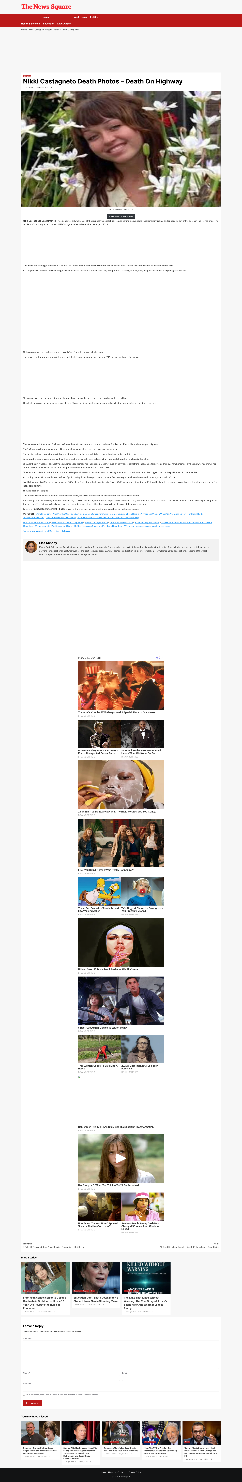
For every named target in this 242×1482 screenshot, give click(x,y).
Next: (189, 1245)
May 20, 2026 (123, 1454)
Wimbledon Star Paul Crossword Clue (53, 526)
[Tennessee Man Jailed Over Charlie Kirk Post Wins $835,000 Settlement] (121, 1433)
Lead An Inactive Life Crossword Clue (89, 513)
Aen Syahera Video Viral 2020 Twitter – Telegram (47, 530)
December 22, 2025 (44, 1312)
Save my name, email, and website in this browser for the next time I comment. (62, 1394)
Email (125, 1373)
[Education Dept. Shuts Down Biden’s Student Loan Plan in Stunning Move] (96, 1278)
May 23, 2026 (42, 1456)
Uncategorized (150, 1442)
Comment (28, 1338)
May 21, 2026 (83, 1462)
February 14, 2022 (42, 87)
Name (26, 1373)
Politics (94, 17)
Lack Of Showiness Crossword (61, 517)
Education (48, 23)
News (46, 17)
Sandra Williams (30, 1312)
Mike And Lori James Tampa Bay (67, 522)
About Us (112, 1472)
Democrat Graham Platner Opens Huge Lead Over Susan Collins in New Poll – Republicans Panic (40, 1451)
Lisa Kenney (29, 87)
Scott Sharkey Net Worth (147, 522)
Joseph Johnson (70, 1462)
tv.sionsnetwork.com (33, 517)
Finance (85, 1291)
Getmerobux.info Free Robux (124, 513)
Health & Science (30, 23)
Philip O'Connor (30, 1456)
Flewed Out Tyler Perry (96, 522)
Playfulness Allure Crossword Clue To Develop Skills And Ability (108, 517)
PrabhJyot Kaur (80, 1305)
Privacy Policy (135, 1472)
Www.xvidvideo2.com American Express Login (147, 526)
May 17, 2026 (204, 1459)
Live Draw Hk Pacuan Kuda (36, 522)
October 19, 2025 (144, 1312)
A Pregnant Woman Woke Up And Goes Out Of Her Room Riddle (172, 513)
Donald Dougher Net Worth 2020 (52, 513)
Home (24, 29)
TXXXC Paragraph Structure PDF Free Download (98, 526)
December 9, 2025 (94, 1305)
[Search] (219, 17)
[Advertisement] (96, 53)
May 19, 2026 (163, 1456)
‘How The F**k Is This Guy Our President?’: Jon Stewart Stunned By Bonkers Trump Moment (160, 1451)
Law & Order (64, 23)
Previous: (53, 1245)
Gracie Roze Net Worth (121, 522)
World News (80, 17)
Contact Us (122, 1472)
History (136, 1291)
